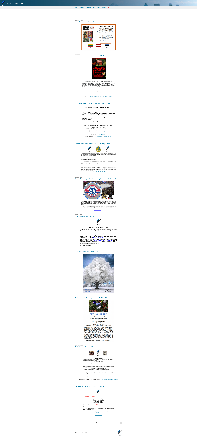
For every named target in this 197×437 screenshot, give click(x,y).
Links (94, 7)
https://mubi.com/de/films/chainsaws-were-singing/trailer (100, 93)
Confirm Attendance (98, 415)
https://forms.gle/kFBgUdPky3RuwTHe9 (98, 171)
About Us (81, 7)
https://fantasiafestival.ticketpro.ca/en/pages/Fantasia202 (101, 96)
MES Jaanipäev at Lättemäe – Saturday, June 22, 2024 (92, 103)
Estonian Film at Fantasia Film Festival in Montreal (90, 56)
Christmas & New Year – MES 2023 (86, 251)
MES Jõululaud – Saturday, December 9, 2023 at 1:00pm (93, 298)
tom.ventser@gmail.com (101, 134)
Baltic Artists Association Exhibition (86, 22)
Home (76, 7)
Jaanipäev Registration (103, 131)
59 (100, 422)
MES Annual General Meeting (84, 216)
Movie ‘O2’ (98, 412)
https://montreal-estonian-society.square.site (109, 379)
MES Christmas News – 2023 (84, 347)
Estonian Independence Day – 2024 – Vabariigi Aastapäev (93, 144)
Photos (98, 7)
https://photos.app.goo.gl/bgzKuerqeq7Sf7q (103, 136)
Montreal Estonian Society (14, 3)
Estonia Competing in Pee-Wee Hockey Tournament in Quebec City (96, 179)
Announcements (88, 7)
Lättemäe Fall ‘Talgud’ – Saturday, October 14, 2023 (91, 386)
